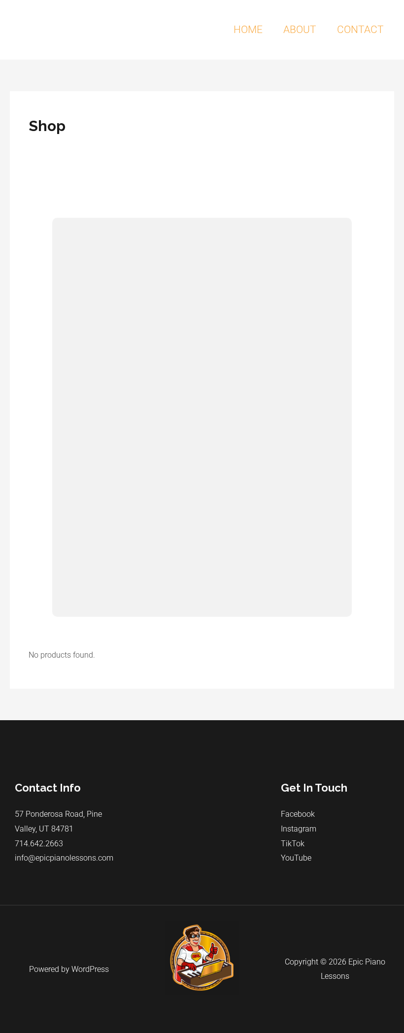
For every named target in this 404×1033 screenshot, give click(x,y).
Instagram (298, 828)
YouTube (296, 858)
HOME (248, 29)
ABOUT (299, 29)
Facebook (298, 814)
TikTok (292, 843)
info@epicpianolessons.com (64, 858)
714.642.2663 (39, 843)
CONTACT (360, 29)
